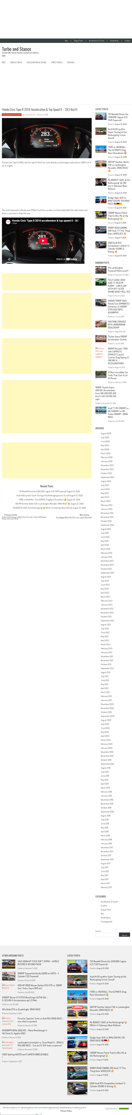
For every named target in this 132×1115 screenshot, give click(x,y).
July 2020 (105, 724)
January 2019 (106, 795)
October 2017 (106, 855)
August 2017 (105, 863)
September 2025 (107, 477)
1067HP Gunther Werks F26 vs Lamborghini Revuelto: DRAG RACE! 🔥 (42, 503)
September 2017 (107, 859)
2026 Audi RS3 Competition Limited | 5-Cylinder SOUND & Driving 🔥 (119, 247)
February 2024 (106, 553)
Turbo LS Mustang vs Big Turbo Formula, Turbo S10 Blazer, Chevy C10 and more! (24, 518)
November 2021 (107, 660)
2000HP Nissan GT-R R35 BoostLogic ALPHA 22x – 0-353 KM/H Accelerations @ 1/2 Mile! (25, 999)
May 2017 (104, 875)
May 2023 (105, 588)
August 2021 (105, 672)
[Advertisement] (66, 19)
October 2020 (106, 712)
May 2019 (104, 780)
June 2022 (105, 632)
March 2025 (105, 501)
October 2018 (106, 807)
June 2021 (105, 680)
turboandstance (30, 115)
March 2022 (105, 644)
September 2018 (107, 811)
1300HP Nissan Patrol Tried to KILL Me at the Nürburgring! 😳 (118, 215)
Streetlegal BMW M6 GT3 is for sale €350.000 (74, 518)
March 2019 (105, 787)
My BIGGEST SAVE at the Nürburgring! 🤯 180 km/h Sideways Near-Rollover (42, 508)
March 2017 (105, 883)
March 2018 (105, 835)
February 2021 (106, 696)
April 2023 (105, 592)
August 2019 (106, 768)
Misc (66, 41)
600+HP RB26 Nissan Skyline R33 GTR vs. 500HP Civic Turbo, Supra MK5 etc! (40, 987)
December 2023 (107, 561)
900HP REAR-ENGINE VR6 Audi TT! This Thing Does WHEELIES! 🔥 (119, 230)
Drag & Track (78, 41)
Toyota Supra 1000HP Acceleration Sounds (117, 338)
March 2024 (105, 549)
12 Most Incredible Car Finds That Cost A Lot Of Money (118, 375)
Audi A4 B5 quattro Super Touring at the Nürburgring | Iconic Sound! (42, 495)
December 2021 (107, 656)
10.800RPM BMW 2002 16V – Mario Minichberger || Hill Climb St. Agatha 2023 (24, 1032)
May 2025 (105, 493)
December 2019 (107, 752)
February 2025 (106, 505)
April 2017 (105, 879)
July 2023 (105, 580)
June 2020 (105, 728)
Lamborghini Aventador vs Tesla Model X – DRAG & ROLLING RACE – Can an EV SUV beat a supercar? (41, 1044)
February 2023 (106, 600)
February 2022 (106, 648)
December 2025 (107, 465)
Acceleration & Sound (96, 41)
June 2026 (105, 441)
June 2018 (105, 823)
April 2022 (105, 640)
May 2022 (105, 636)
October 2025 (106, 473)
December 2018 (107, 799)
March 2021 (105, 692)
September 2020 (107, 716)
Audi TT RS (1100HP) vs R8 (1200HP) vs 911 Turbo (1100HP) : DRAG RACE (118, 412)
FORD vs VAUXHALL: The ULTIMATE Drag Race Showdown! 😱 (43, 499)
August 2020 (106, 720)
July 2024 (105, 533)
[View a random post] (126, 62)
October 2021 (106, 664)
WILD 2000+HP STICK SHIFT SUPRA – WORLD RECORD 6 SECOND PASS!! (38, 963)
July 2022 (105, 628)
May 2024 (104, 541)
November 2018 (107, 803)
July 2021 (104, 676)
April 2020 (105, 736)
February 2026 (107, 457)
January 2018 (106, 843)
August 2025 (106, 481)
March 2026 (105, 453)
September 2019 (107, 764)
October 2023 (106, 569)
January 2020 (106, 748)
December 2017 (107, 847)
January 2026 (106, 461)
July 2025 (105, 485)
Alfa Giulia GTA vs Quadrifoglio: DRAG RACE (21, 1009)
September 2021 (107, 668)
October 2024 (106, 521)
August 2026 (106, 433)
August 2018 (106, 815)
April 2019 (105, 784)
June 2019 (105, 776)
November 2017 (107, 851)
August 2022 (106, 624)
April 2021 (105, 688)
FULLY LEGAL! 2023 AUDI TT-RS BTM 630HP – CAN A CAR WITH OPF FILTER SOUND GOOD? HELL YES (119, 285)
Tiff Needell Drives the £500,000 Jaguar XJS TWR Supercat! (42, 491)
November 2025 (107, 469)
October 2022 (106, 616)
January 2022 (106, 652)
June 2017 (105, 871)
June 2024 (105, 537)
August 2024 (106, 529)
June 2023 (105, 584)
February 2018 (106, 839)
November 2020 (107, 708)
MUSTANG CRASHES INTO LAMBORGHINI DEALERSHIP (117, 324)
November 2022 (107, 612)
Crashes (127, 41)
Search (98, 931)
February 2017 (106, 887)
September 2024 (107, 525)
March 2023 (105, 596)
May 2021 (104, 684)
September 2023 (107, 572)
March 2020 (105, 740)
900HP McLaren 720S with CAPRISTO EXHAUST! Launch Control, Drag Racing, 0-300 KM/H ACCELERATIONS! (118, 356)
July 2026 (105, 437)
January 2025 (106, 509)
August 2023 (106, 576)
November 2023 (107, 565)
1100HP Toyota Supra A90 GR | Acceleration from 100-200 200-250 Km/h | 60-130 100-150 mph (105, 393)
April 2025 (105, 497)
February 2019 (106, 791)
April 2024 (105, 545)
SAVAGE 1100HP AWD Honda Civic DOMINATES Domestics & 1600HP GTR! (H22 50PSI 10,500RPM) (119, 306)
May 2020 (105, 732)
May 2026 (105, 445)
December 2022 (107, 608)
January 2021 (106, 700)
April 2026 (105, 449)
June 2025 (105, 489)
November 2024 (107, 517)
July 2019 (105, 772)
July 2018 (105, 819)
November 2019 (107, 756)
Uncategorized (106, 921)
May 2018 (104, 827)
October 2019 (106, 760)
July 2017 (104, 867)
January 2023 (106, 604)
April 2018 (105, 831)
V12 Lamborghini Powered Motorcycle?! (118, 269)
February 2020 (107, 744)
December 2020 (107, 704)
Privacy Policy (66, 1111)
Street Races (114, 41)
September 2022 (107, 620)
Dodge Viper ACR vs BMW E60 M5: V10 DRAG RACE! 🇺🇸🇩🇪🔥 (119, 200)
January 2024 (106, 557)
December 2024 (107, 513)
